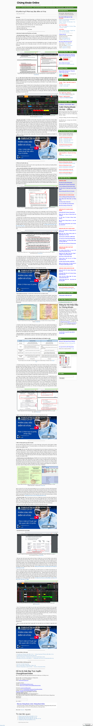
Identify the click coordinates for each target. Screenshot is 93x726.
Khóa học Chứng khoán (50, 7)
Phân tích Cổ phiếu (60, 7)
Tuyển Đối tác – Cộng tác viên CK (65, 155)
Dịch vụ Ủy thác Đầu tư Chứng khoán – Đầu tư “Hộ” (26, 665)
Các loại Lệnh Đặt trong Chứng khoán (66, 203)
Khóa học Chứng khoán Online (39, 666)
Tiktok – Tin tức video (64, 86)
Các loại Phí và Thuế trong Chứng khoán (67, 238)
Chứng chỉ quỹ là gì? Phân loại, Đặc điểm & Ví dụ (44, 654)
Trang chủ (18, 7)
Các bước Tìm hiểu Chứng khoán (23, 664)
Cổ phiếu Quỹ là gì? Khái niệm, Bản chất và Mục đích (27, 655)
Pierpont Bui (65, 46)
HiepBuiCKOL (64, 47)
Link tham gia (68, 44)
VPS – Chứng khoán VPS (65, 141)
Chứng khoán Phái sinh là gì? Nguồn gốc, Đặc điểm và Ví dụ (30, 718)
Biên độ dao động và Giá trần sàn (65, 205)
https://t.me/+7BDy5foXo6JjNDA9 (66, 97)
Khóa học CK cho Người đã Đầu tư (65, 173)
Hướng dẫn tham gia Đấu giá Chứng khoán (67, 243)
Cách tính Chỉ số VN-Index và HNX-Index (67, 236)
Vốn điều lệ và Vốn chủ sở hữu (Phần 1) (43, 577)
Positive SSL (2, 725)
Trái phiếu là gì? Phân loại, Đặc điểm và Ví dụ (27, 719)
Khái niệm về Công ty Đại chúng (65, 256)
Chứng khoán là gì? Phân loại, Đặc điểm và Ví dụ (28, 717)
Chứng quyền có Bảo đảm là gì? (65, 295)
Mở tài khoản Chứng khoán (27, 7)
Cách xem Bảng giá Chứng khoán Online (67, 186)
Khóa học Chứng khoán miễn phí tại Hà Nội (67, 163)
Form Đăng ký (63, 94)
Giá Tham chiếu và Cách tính (64, 201)
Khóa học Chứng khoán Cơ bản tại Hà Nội (24, 666)
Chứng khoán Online (28, 2)
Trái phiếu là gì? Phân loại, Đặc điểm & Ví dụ (25, 654)
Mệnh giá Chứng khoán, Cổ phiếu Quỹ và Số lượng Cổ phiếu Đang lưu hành (31, 656)
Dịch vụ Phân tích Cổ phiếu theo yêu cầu (66, 64)
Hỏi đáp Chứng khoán (69, 7)
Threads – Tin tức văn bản (65, 84)
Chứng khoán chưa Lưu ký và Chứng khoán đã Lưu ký (35, 495)
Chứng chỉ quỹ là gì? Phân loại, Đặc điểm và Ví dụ (28, 716)
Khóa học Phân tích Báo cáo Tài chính (66, 170)
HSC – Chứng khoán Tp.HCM (66, 138)
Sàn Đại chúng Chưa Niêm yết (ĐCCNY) (66, 261)
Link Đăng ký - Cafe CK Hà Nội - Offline (66, 104)
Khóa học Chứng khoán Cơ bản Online (66, 167)
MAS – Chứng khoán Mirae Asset (67, 139)
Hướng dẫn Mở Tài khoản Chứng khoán (67, 184)
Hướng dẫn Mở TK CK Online (64, 146)
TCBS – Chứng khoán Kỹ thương (67, 142)
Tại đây (72, 348)
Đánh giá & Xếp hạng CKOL (70, 343)
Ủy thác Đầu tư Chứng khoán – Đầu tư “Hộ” (67, 288)
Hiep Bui (22, 709)
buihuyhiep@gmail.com (66, 38)
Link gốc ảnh (36, 74)
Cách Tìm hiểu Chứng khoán (39, 7)
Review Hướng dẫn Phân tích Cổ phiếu (66, 191)
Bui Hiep (68, 39)
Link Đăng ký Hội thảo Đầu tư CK (65, 302)
